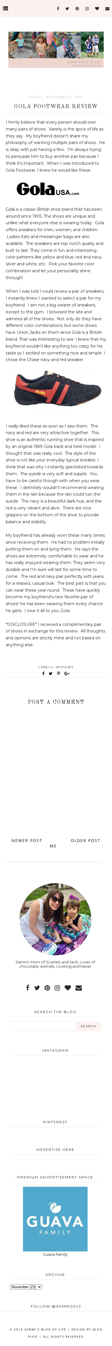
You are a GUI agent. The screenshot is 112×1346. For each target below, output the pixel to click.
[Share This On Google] (67, 673)
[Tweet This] (52, 673)
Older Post (86, 840)
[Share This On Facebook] (43, 673)
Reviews (65, 667)
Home (56, 843)
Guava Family (55, 1254)
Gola (10, 209)
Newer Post (27, 840)
